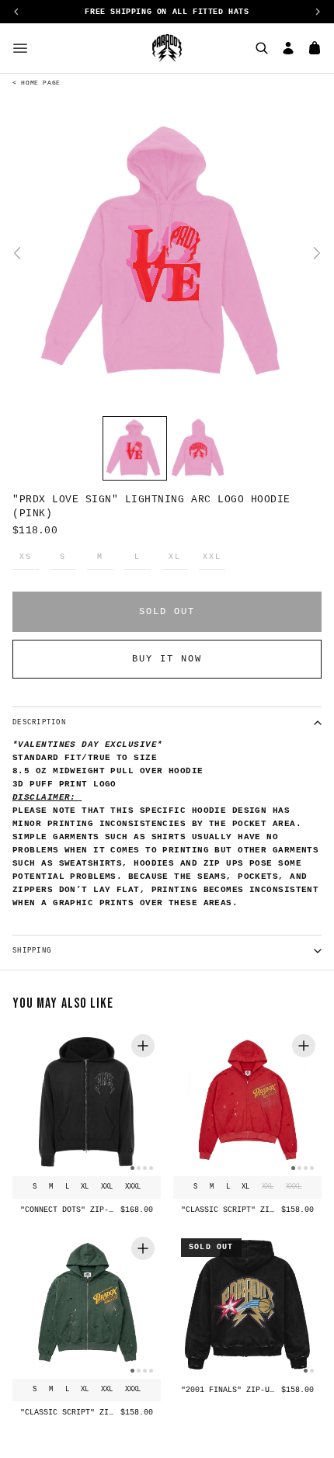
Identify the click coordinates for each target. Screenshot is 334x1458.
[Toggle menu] (20, 48)
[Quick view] (143, 1045)
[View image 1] (135, 448)
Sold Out (166, 611)
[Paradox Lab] (167, 48)
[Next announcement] (317, 11)
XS (25, 557)
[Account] (288, 48)
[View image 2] (199, 448)
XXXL (133, 1187)
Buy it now (166, 659)
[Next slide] (317, 253)
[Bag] (315, 48)
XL (175, 557)
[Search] (262, 48)
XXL (212, 557)
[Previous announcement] (16, 11)
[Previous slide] (17, 253)
